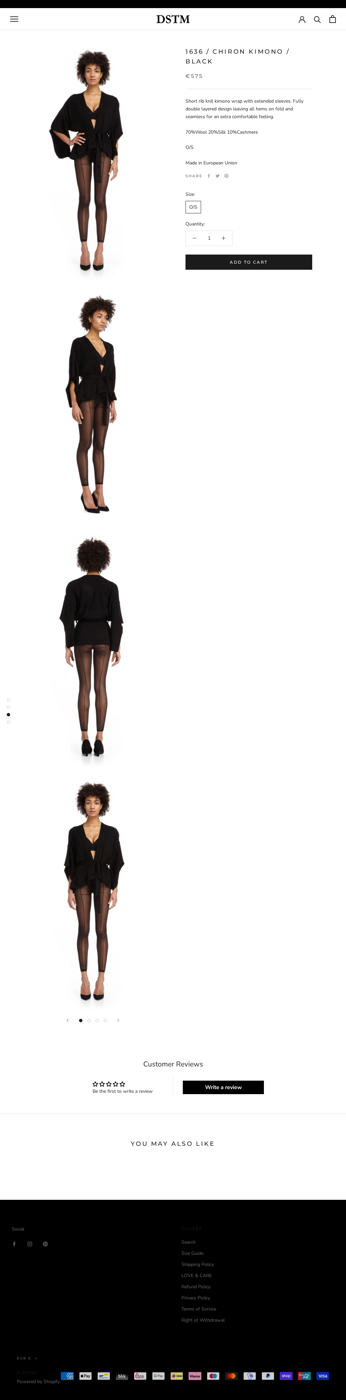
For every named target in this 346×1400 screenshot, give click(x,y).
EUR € (24, 1358)
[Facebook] (209, 176)
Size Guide (192, 1253)
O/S (193, 207)
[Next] (118, 1020)
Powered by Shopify (38, 1381)
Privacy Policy (195, 1298)
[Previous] (68, 1020)
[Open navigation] (14, 19)
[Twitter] (218, 176)
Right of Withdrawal (203, 1320)
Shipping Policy (197, 1264)
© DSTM (26, 1372)
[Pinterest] (226, 176)
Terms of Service (198, 1309)
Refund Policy (196, 1287)
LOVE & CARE (196, 1275)
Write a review (223, 1087)
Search (188, 1242)
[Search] (317, 19)
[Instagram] (29, 1243)
